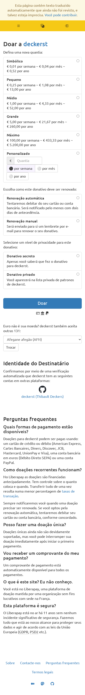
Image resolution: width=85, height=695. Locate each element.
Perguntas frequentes (63, 663)
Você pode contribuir (61, 15)
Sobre (10, 663)
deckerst (35, 44)
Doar (42, 303)
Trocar (11, 347)
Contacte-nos (30, 663)
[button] (19, 25)
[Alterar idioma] (42, 25)
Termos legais (42, 672)
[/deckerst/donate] (66, 25)
